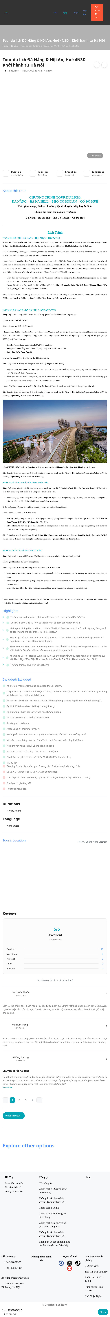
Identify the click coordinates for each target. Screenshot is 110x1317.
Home (5, 46)
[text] (55, 230)
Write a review (12, 1115)
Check (103, 1312)
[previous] (5, 1100)
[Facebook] (61, 1263)
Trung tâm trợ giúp (14, 1183)
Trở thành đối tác (97, 12)
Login (76, 12)
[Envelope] (69, 1268)
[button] (66, 12)
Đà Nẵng (15, 46)
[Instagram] (69, 1263)
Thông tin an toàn (14, 1191)
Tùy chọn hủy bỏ (13, 1187)
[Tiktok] (77, 1263)
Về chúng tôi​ (45, 1183)
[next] (39, 1100)
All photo (96, 155)
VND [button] (55, 12)
